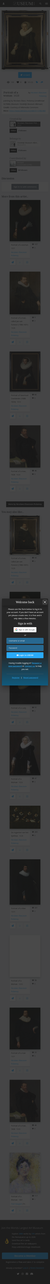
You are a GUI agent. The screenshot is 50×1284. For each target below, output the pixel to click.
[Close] (45, 602)
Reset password (30, 677)
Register (16, 677)
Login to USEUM (25, 655)
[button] (25, 629)
